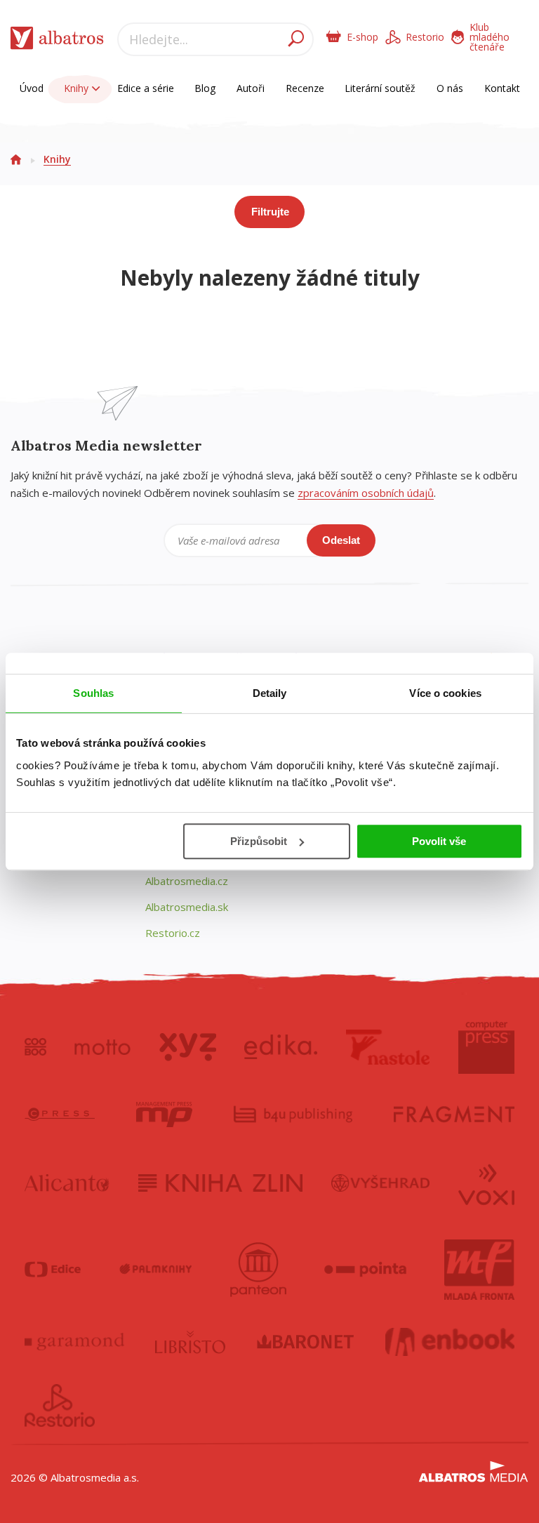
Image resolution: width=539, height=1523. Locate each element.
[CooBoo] (35, 1047)
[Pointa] (365, 1269)
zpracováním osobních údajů (366, 493)
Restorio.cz (172, 933)
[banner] (57, 41)
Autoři (251, 88)
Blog (204, 88)
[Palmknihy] (155, 1269)
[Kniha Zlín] (220, 1183)
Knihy (77, 88)
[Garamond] (74, 1342)
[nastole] (388, 1047)
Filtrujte (270, 212)
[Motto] (102, 1047)
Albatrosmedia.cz (186, 881)
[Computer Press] (486, 1047)
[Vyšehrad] (380, 1183)
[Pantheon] (258, 1269)
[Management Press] (164, 1114)
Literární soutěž (380, 88)
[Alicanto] (67, 1183)
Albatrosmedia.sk (186, 907)
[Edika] (280, 1047)
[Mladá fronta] (479, 1269)
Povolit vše (439, 841)
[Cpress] (60, 1114)
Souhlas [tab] (93, 693)
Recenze (305, 88)
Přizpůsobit (258, 841)
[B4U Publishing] (293, 1114)
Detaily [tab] (270, 693)
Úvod (32, 88)
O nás (450, 88)
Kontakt (502, 88)
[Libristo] (190, 1342)
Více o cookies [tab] (445, 693)
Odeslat (341, 540)
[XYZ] (187, 1047)
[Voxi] (486, 1183)
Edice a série (145, 88)
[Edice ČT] (53, 1269)
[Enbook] (450, 1342)
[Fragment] (454, 1114)
